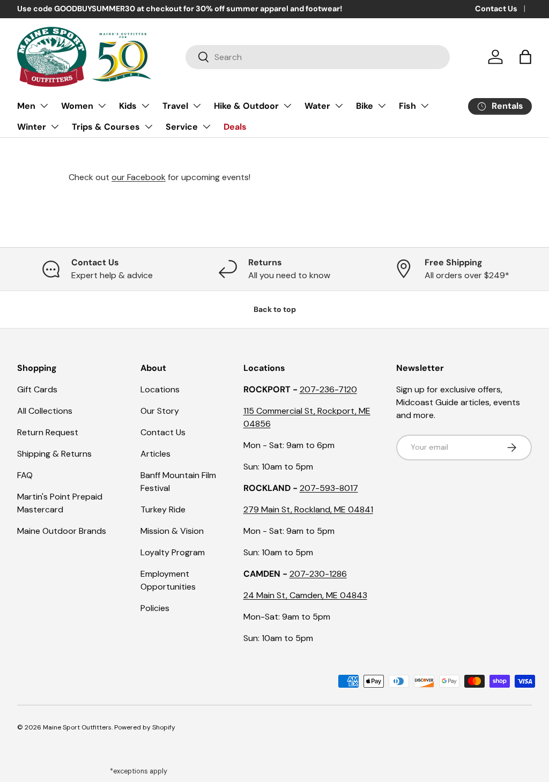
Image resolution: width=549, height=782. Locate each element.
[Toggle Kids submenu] (145, 105)
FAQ (25, 475)
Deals (235, 126)
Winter (31, 126)
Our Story (159, 410)
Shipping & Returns (54, 453)
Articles (155, 453)
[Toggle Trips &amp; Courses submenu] (148, 126)
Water (317, 105)
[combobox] (318, 57)
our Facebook (139, 177)
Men (26, 105)
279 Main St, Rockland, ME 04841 (308, 509)
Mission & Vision (172, 531)
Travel (175, 105)
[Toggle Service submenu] (206, 126)
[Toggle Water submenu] (338, 105)
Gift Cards (37, 389)
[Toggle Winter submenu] (54, 126)
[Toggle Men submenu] (44, 105)
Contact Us (496, 8)
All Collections (44, 410)
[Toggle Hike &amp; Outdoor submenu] (287, 105)
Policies (154, 608)
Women (77, 105)
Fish (407, 105)
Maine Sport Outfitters (77, 727)
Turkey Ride (163, 509)
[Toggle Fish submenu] (424, 105)
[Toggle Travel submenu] (196, 105)
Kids (128, 105)
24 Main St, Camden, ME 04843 (305, 595)
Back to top (275, 309)
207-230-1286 (318, 573)
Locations (160, 389)
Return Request (47, 432)
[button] (525, 57)
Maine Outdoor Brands (61, 531)
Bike (364, 105)
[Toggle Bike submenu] (381, 105)
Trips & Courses (106, 126)
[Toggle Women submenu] (101, 105)
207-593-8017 (329, 488)
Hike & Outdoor (246, 105)
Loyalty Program (172, 552)
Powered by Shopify (144, 727)
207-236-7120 (328, 389)
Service (182, 126)
